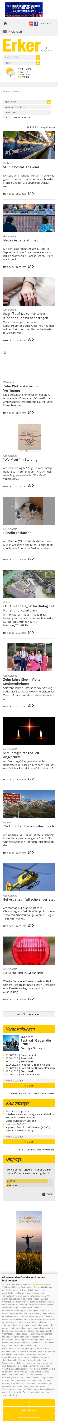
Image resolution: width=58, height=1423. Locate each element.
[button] (55, 1277)
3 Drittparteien (34, 1284)
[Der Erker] (22, 45)
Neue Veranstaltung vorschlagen (32, 1093)
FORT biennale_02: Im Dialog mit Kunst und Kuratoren (28, 608)
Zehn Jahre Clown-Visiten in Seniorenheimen (24, 681)
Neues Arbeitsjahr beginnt (24, 240)
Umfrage (14, 1159)
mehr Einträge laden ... (29, 1014)
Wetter (24, 72)
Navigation (15, 31)
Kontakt (46, 23)
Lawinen (24, 77)
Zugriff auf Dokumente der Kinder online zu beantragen (25, 316)
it (10, 23)
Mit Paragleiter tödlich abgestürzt (21, 755)
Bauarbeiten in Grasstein (23, 973)
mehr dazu (8, 194)
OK (29, 1402)
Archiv (50, 1194)
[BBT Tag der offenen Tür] (28, 9)
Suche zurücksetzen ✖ (16, 117)
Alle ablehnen (29, 1410)
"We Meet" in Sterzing (20, 459)
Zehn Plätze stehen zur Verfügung (21, 388)
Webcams (25, 74)
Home (5, 23)
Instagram (31, 24)
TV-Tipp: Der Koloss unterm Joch (28, 826)
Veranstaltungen (20, 1029)
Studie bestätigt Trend (21, 167)
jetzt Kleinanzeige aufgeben (36, 1149)
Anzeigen (29, 1085)
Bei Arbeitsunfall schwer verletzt (29, 899)
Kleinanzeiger (17, 1103)
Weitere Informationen (29, 1417)
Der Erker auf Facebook (36, 24)
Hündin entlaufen (17, 533)
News (16, 91)
